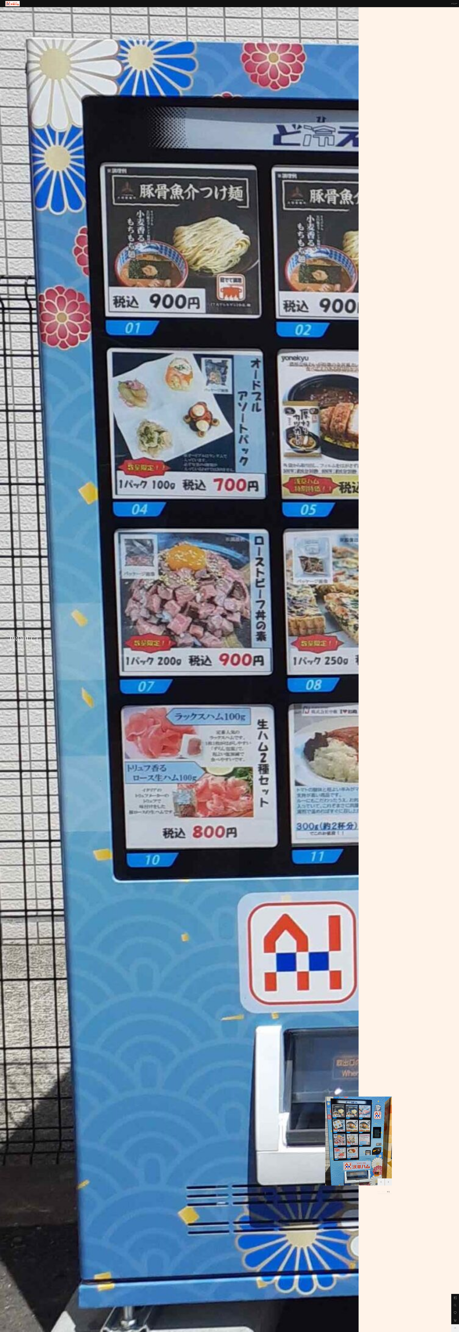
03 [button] (388, 1191)
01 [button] (378, 1191)
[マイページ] (455, 1298)
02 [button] (383, 1191)
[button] (381, 1181)
